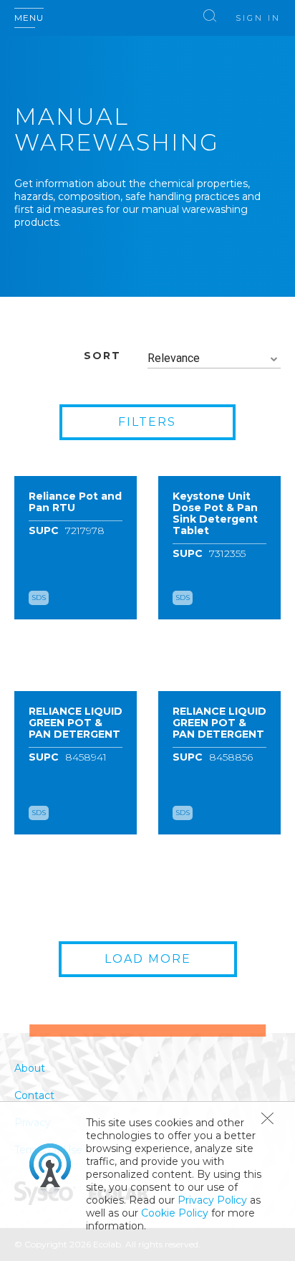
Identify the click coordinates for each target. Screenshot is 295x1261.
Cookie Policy (174, 1213)
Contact (34, 1095)
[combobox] (214, 358)
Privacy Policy (212, 1200)
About (29, 1068)
